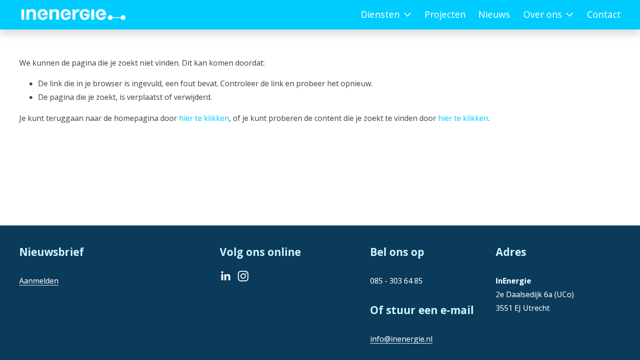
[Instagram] (243, 276)
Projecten (445, 14)
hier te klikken (204, 118)
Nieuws (494, 14)
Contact (604, 14)
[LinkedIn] (225, 276)
